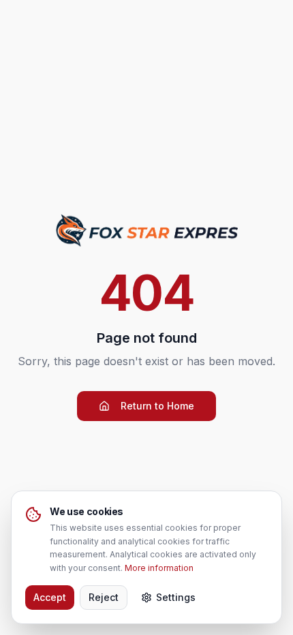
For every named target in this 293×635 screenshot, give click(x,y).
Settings (176, 597)
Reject (104, 597)
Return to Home (157, 406)
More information (159, 568)
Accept (49, 597)
